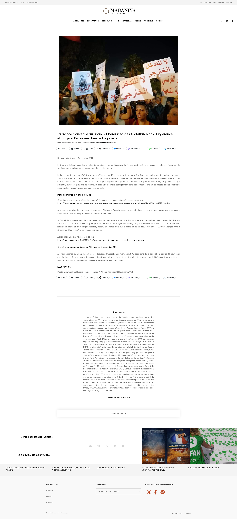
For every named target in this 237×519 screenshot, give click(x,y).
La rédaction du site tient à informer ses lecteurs (216, 2)
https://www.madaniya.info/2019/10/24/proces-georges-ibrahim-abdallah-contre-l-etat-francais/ (100, 240)
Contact (23, 2)
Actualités (91, 142)
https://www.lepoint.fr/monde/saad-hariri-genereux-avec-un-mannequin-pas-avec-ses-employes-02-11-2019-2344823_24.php (113, 203)
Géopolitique (101, 142)
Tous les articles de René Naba (118, 397)
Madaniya (50, 490)
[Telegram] (162, 492)
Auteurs (15, 2)
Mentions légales (33, 2)
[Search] (220, 21)
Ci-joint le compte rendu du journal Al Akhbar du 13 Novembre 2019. (87, 247)
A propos (7, 2)
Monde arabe (111, 142)
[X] (225, 21)
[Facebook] (231, 21)
